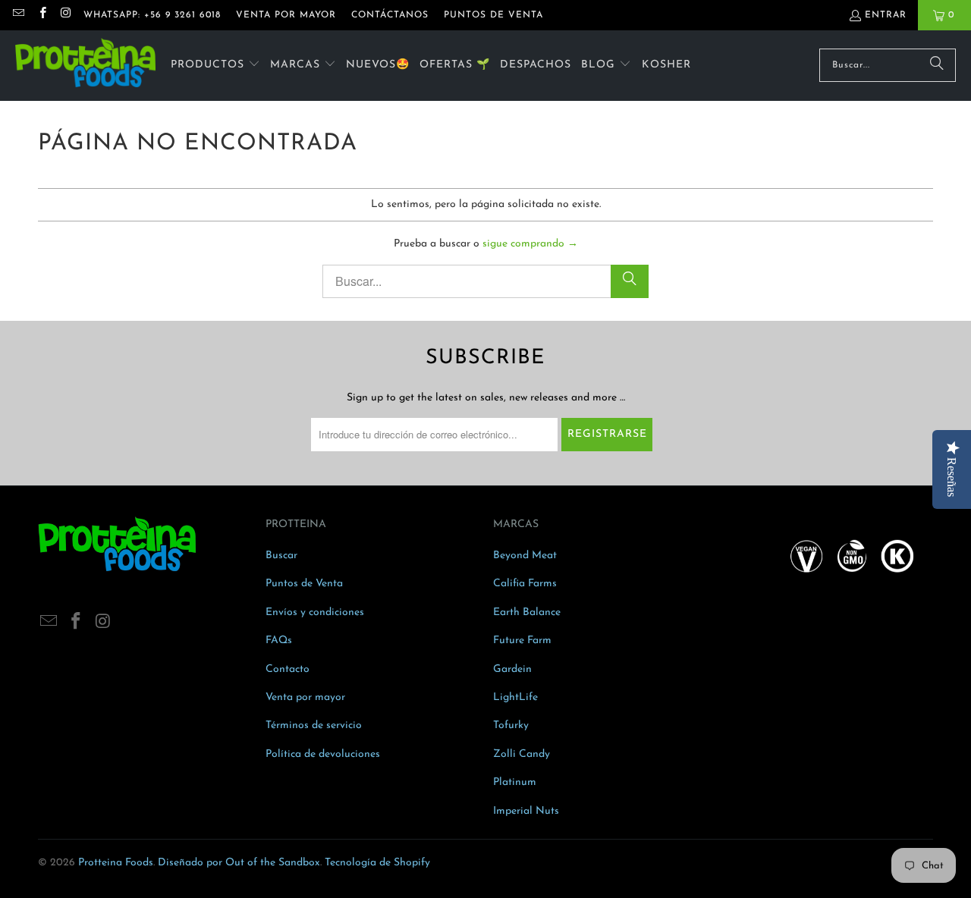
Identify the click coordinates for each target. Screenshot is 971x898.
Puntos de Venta (304, 583)
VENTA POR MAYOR (286, 15)
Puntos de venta (493, 15)
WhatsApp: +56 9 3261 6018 (152, 15)
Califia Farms (525, 583)
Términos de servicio (314, 725)
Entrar (886, 15)
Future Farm (522, 640)
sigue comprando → (530, 244)
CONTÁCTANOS (390, 15)
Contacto (288, 669)
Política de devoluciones (323, 754)
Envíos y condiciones (315, 612)
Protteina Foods (115, 862)
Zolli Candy (521, 754)
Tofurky (511, 725)
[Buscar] (937, 65)
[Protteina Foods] (85, 65)
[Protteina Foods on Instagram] (65, 15)
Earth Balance (527, 612)
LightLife (515, 697)
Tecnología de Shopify (377, 862)
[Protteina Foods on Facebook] (41, 15)
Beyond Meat (525, 555)
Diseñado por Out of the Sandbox (239, 862)
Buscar (281, 555)
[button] (215, 65)
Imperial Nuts (526, 811)
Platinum (514, 782)
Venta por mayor (305, 697)
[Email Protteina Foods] (17, 15)
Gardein (512, 669)
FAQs (279, 640)
